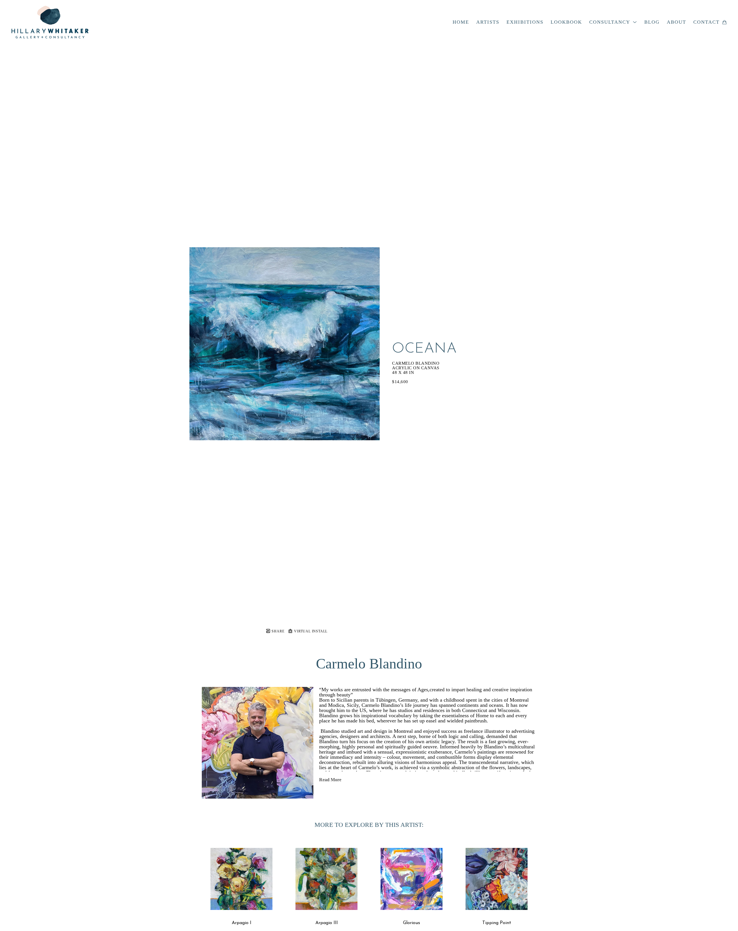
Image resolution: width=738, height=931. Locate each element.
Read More (330, 779)
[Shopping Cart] (724, 22)
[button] (613, 22)
